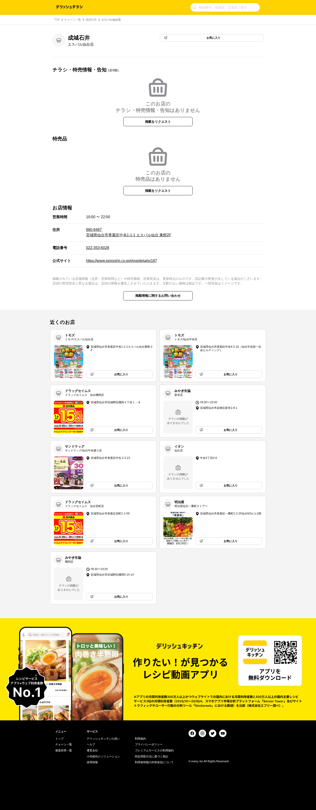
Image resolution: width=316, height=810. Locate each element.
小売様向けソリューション (103, 756)
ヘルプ (91, 744)
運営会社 (92, 750)
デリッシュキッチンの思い (103, 738)
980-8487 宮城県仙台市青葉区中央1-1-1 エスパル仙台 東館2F (128, 232)
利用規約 (140, 738)
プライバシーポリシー (149, 744)
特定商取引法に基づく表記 (151, 756)
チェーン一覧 (72, 19)
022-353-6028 (97, 248)
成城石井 (91, 19)
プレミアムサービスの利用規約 (154, 750)
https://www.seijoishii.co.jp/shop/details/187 (121, 261)
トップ (59, 738)
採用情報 (92, 762)
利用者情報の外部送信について (154, 762)
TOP (57, 19)
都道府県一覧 (63, 750)
